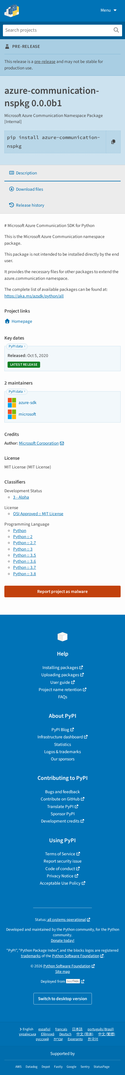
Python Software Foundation (75, 956)
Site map (62, 971)
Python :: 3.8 (24, 574)
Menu (106, 10)
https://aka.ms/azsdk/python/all (34, 296)
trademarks (31, 956)
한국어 (93, 1039)
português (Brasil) (101, 1029)
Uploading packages (60, 675)
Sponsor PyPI (63, 814)
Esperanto (75, 1039)
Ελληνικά (47, 1034)
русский (42, 1039)
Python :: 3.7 (24, 567)
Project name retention (60, 689)
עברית (58, 1039)
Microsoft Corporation (39, 443)
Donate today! (62, 940)
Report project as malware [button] (62, 591)
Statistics (62, 744)
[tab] (62, 173)
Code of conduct (60, 868)
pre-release (45, 61)
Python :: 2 (23, 536)
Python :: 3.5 (24, 555)
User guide (60, 682)
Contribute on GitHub (60, 799)
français (61, 1029)
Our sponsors (62, 759)
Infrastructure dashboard (60, 737)
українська (27, 1034)
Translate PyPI (60, 806)
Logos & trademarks (62, 751)
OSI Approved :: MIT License (38, 514)
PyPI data (16, 346)
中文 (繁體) (106, 1034)
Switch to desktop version (62, 998)
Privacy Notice (60, 876)
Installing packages (60, 667)
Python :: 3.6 (24, 561)
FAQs (62, 697)
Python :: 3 (23, 549)
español (44, 1029)
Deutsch (65, 1034)
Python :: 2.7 (24, 543)
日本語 (77, 1029)
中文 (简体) (84, 1034)
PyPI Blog (60, 729)
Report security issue (63, 861)
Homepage (22, 321)
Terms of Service (60, 854)
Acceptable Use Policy (60, 883)
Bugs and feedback (62, 792)
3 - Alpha (21, 497)
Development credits (60, 821)
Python (19, 530)
